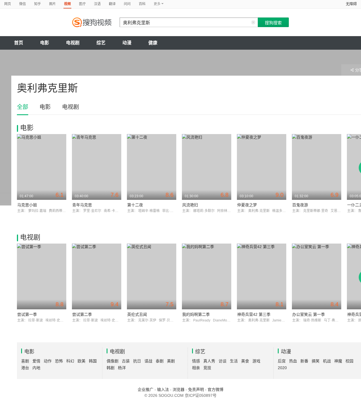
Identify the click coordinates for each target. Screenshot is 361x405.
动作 (48, 361)
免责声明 (196, 389)
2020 (282, 367)
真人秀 (209, 361)
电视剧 (73, 42)
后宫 (282, 361)
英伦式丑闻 (137, 314)
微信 (22, 4)
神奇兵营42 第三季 (253, 314)
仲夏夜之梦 (247, 205)
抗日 (137, 361)
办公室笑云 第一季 (308, 314)
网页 (7, 4)
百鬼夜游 (300, 205)
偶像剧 (112, 361)
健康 (152, 42)
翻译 (112, 4)
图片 (52, 4)
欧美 (81, 361)
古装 (126, 361)
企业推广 (145, 389)
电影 (44, 42)
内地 (36, 367)
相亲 (196, 367)
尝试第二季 (82, 314)
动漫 (126, 42)
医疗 (82, 4)
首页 (18, 42)
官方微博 (215, 389)
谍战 (148, 361)
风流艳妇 (190, 205)
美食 (245, 361)
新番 (304, 361)
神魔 (338, 361)
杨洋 (122, 367)
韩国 (93, 361)
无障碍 (351, 4)
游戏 (256, 361)
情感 (196, 361)
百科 (142, 4)
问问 (127, 4)
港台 (25, 367)
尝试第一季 (27, 314)
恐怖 (59, 361)
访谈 (222, 361)
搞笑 (316, 361)
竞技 (207, 367)
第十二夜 (135, 205)
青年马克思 (82, 205)
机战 (327, 361)
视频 (67, 4)
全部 (22, 107)
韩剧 (111, 367)
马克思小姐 (27, 205)
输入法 (163, 389)
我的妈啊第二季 (196, 314)
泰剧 (160, 361)
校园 (349, 361)
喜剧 (25, 361)
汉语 (97, 4)
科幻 (70, 361)
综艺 (100, 42)
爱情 (36, 361)
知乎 (37, 4)
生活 (234, 361)
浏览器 (178, 389)
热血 (293, 361)
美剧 (171, 361)
